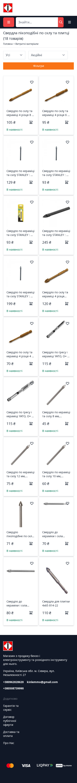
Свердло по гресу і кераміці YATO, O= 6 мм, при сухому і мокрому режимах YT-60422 (55, 354)
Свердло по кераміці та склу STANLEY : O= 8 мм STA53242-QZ (21, 173)
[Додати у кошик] (31, 122)
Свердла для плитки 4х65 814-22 (56, 603)
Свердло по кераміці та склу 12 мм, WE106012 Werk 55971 (21, 474)
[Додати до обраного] (32, 82)
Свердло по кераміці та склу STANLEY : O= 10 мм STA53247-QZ (21, 294)
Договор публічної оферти (9, 721)
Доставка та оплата (11, 734)
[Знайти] (61, 22)
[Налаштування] (69, 22)
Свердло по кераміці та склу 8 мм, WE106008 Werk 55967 (56, 414)
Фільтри (38, 66)
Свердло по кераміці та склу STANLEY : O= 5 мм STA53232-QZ (56, 173)
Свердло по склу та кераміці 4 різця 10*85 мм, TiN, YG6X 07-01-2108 (55, 294)
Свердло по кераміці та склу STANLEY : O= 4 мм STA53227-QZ (21, 233)
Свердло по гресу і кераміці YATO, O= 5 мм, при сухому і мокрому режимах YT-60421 (20, 414)
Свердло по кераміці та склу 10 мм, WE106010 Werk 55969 (56, 474)
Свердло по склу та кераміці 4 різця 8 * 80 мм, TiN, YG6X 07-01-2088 (20, 113)
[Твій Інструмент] (8, 8)
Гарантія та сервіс (11, 708)
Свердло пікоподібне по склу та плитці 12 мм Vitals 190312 (20, 534)
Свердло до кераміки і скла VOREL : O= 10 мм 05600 (18, 603)
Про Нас (8, 743)
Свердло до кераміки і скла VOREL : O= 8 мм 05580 (53, 534)
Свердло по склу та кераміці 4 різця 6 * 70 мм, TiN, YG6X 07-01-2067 (55, 113)
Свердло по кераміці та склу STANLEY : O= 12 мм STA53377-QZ (56, 233)
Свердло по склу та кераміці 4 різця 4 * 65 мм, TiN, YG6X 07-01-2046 (20, 354)
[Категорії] (8, 22)
